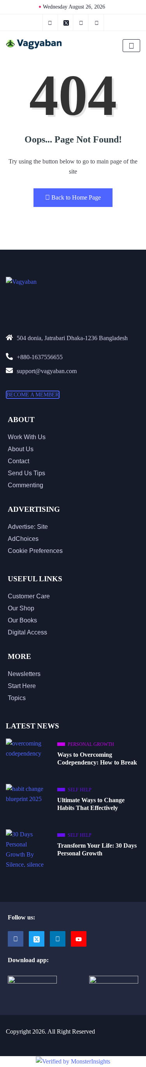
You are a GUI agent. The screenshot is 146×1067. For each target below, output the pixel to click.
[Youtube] (78, 939)
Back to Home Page (76, 197)
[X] (66, 22)
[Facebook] (15, 939)
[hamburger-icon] (131, 45)
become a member (33, 395)
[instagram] (81, 22)
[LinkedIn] (97, 22)
